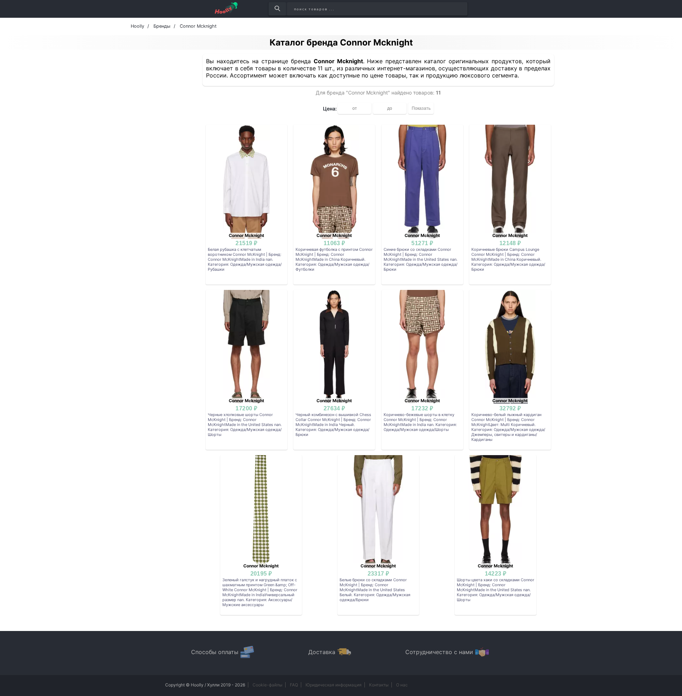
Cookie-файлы (267, 684)
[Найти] (277, 9)
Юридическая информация (333, 684)
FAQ (294, 684)
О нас (402, 684)
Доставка (321, 651)
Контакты (379, 684)
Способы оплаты (214, 651)
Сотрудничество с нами (439, 651)
